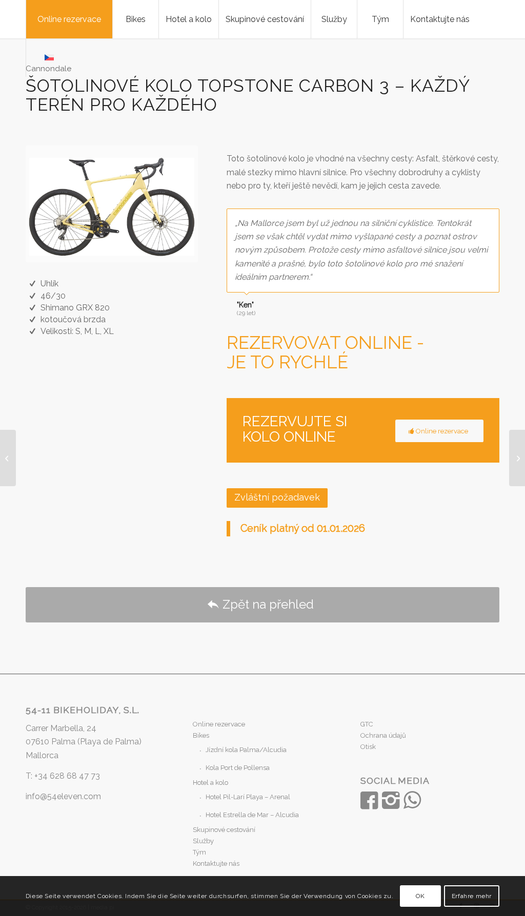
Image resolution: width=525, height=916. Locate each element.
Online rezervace (219, 724)
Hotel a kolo (210, 782)
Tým (199, 852)
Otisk (368, 747)
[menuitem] (69, 19)
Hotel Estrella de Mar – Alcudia (252, 815)
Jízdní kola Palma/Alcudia (246, 750)
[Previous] (466, 219)
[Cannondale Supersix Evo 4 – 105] (8, 458)
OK (420, 896)
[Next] (489, 219)
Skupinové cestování (224, 830)
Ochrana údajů (383, 735)
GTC (366, 724)
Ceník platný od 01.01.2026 (302, 528)
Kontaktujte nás (216, 863)
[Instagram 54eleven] (390, 800)
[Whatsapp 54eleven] (412, 800)
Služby (203, 841)
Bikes (201, 735)
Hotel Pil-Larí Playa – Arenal (248, 797)
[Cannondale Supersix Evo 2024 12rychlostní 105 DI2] (517, 458)
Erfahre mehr (472, 896)
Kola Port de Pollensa (238, 768)
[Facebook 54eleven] (369, 800)
